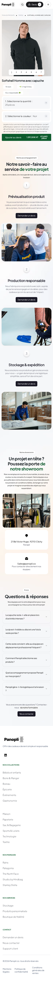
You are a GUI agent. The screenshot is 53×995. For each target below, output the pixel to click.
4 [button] (26, 72)
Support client (10, 948)
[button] (48, 4)
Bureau (6, 783)
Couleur (27, 116)
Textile (6, 841)
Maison (6, 813)
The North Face (11, 873)
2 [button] (16, 72)
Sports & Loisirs (11, 830)
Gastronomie (10, 800)
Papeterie (8, 819)
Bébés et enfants (12, 772)
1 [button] (11, 72)
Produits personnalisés (15, 911)
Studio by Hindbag (13, 879)
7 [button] (41, 72)
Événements (9, 795)
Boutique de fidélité (13, 916)
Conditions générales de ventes (38, 970)
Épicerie (7, 789)
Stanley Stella (10, 885)
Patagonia (8, 868)
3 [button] (21, 72)
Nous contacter (27, 714)
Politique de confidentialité (21, 970)
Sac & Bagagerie (12, 825)
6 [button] (36, 72)
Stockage (8, 905)
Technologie (9, 836)
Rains (5, 862)
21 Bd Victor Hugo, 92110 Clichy (26, 541)
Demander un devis (26, 215)
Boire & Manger (11, 778)
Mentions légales (7, 970)
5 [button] (31, 72)
